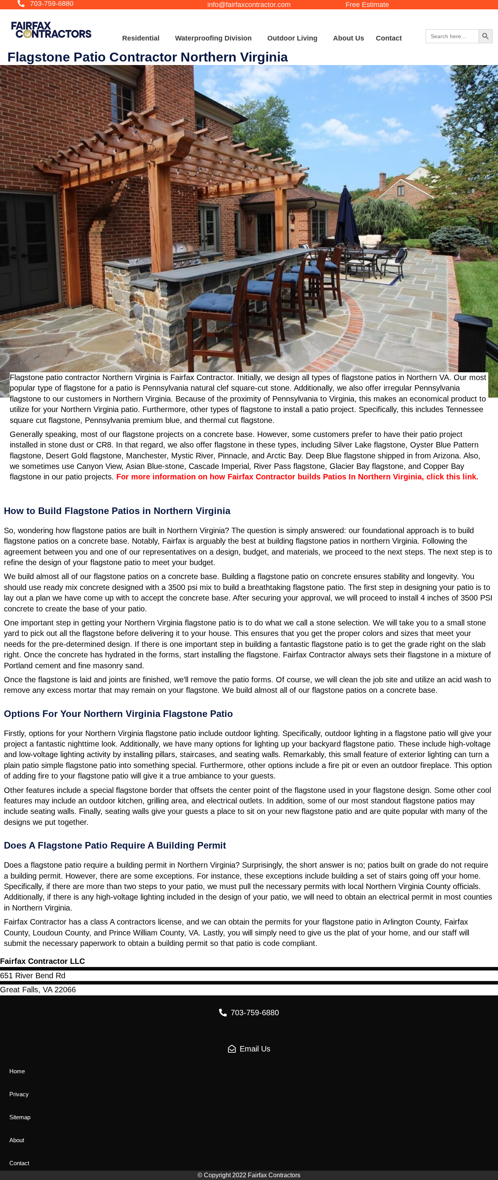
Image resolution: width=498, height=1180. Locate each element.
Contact (389, 38)
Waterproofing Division (213, 38)
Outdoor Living (292, 38)
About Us (348, 38)
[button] (46, 4)
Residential (141, 38)
